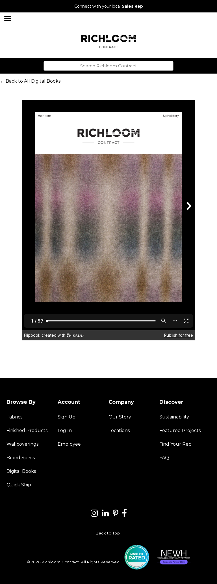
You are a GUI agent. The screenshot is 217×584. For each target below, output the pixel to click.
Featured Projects (180, 430)
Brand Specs (20, 457)
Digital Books (21, 471)
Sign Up (66, 417)
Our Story (119, 417)
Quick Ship (18, 485)
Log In (65, 430)
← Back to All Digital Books (30, 81)
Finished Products (26, 430)
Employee (69, 444)
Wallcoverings (22, 444)
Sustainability (174, 417)
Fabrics (14, 417)
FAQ (164, 457)
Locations (119, 430)
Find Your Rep (175, 444)
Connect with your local (108, 6)
